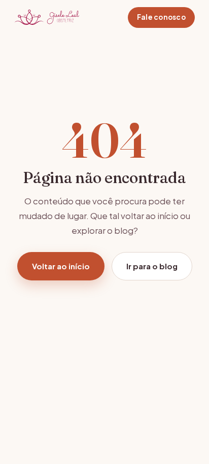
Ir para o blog (152, 266)
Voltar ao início (61, 266)
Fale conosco (161, 17)
